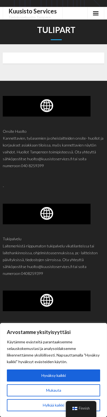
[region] (53, 370)
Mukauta (53, 390)
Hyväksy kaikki (53, 375)
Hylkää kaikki (53, 405)
